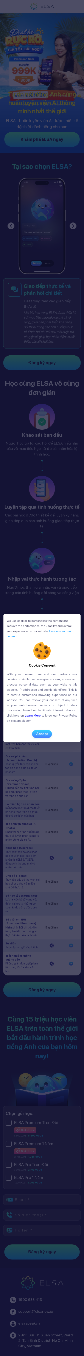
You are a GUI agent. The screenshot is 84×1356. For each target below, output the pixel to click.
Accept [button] (42, 734)
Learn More (33, 715)
